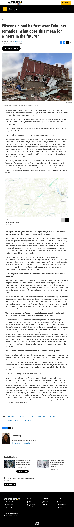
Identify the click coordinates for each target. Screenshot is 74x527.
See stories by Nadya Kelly (22, 443)
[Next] (67, 220)
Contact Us (45, 501)
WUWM (22, 416)
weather (31, 416)
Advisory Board (31, 504)
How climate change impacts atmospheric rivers (19, 478)
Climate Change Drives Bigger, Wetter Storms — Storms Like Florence (24, 463)
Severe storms (27, 420)
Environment (5, 20)
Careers (44, 503)
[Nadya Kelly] (6, 438)
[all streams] (71, 9)
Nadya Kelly (18, 41)
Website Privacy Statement (61, 506)
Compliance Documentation (61, 503)
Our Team (30, 503)
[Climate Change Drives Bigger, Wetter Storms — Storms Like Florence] (9, 464)
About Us (29, 501)
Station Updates (31, 506)
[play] (5, 9)
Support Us (45, 504)
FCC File (59, 501)
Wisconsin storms (13, 420)
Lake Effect (41, 416)
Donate (66, 3)
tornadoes (52, 416)
